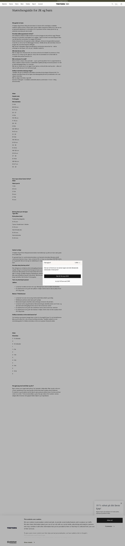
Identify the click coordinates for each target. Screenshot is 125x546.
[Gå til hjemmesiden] (62, 4)
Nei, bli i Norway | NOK (62, 276)
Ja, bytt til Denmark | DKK (62, 281)
